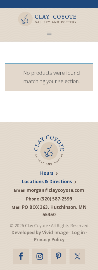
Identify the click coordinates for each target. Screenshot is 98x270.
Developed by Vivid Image (39, 232)
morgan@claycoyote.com (55, 190)
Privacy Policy (49, 240)
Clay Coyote (47, 19)
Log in (78, 232)
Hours (46, 173)
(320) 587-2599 (56, 199)
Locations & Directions (47, 182)
